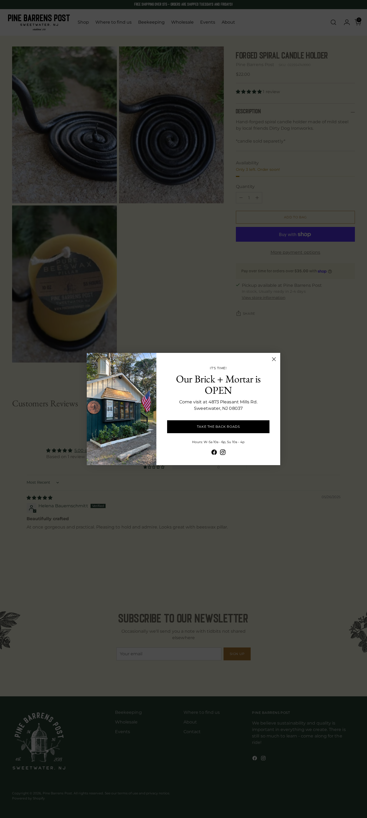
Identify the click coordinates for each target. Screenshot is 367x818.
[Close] (274, 359)
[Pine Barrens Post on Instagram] (223, 453)
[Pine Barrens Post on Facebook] (214, 453)
